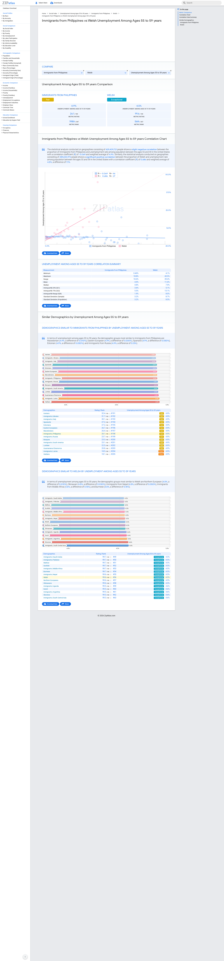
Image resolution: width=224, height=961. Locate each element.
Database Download (9, 8)
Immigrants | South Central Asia (55, 598)
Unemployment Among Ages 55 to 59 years (74, 13)
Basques (47, 440)
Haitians (47, 454)
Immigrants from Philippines (100, 13)
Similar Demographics (186, 20)
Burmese (47, 571)
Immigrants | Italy (50, 419)
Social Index (53, 13)
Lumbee (46, 445)
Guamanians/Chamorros (53, 448)
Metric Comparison (185, 12)
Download (166, 169)
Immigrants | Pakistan (51, 560)
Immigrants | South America (54, 442)
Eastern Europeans (50, 428)
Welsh (115, 13)
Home (44, 13)
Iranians (46, 413)
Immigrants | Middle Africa (53, 569)
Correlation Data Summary (188, 17)
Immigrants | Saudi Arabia (53, 557)
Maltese (46, 563)
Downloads (58, 3)
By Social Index (8, 28)
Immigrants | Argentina (52, 592)
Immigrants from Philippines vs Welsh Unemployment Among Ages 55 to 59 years (69, 16)
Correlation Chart (184, 15)
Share (67, 253)
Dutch (46, 589)
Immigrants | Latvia (51, 451)
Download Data (52, 253)
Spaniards (47, 422)
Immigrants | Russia (51, 437)
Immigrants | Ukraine (51, 416)
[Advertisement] (74, 41)
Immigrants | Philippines (52, 434)
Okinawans (48, 583)
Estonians (47, 425)
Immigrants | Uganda (51, 586)
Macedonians (48, 431)
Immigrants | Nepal (50, 574)
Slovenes (47, 595)
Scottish (46, 566)
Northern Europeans (51, 580)
